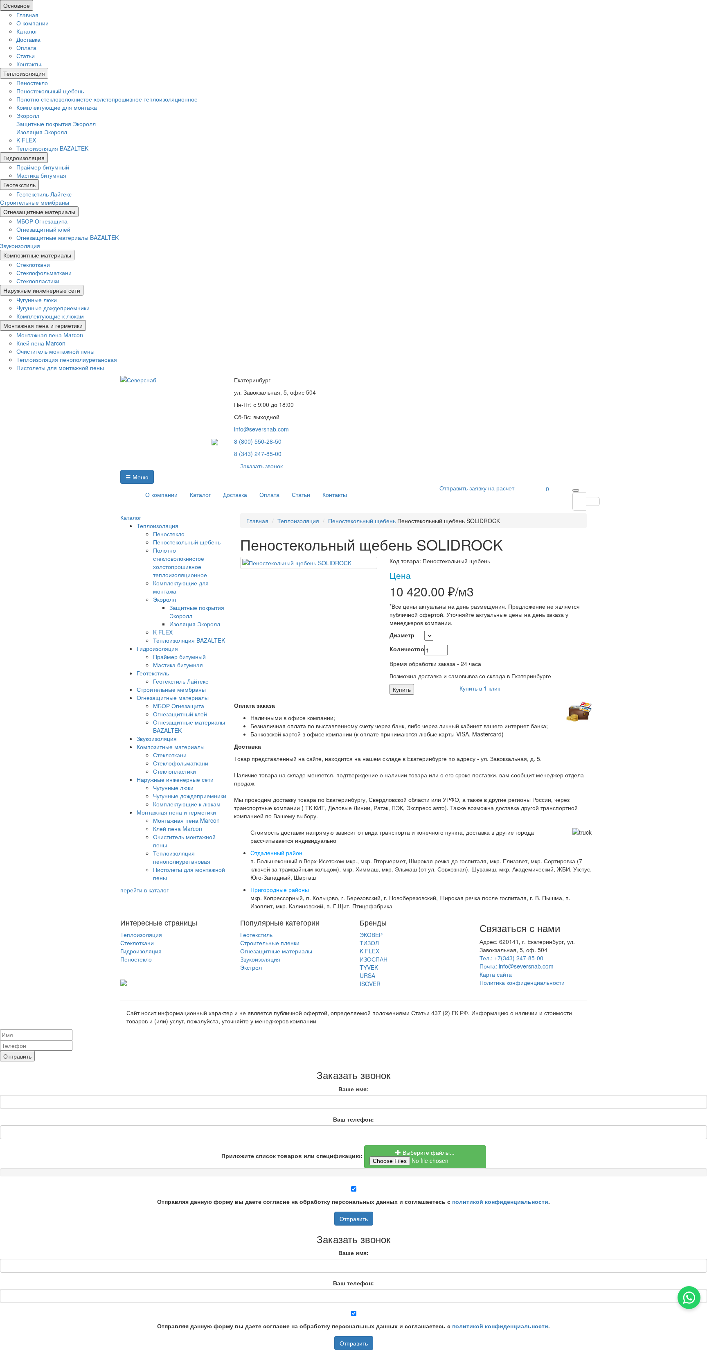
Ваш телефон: (353, 1119)
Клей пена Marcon (40, 343)
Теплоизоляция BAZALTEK (52, 148)
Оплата (26, 47)
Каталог (26, 31)
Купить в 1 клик (479, 688)
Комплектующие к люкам (50, 316)
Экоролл (27, 115)
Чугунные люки (36, 300)
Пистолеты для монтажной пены (60, 367)
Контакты (334, 494)
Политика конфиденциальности (522, 982)
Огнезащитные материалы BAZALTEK (67, 237)
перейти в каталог (144, 890)
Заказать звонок (261, 466)
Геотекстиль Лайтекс (44, 194)
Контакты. (29, 64)
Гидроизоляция (24, 158)
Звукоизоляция (20, 246)
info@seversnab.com (261, 429)
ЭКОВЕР (371, 934)
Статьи (25, 56)
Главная (27, 15)
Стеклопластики (37, 281)
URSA (367, 975)
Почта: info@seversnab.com (517, 966)
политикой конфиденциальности (500, 1201)
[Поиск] (575, 490)
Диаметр (401, 635)
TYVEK (369, 967)
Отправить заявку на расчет (476, 488)
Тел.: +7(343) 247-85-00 (511, 958)
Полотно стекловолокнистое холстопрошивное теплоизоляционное (107, 99)
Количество (401, 649)
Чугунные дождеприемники (53, 308)
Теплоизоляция (24, 73)
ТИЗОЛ (369, 943)
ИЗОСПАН (373, 959)
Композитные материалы (37, 255)
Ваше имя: (353, 1089)
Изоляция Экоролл (41, 132)
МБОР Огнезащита (42, 221)
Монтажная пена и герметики (43, 325)
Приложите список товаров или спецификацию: (292, 1155)
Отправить (354, 1219)
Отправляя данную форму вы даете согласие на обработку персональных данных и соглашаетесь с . (353, 1201)
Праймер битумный (42, 167)
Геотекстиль (19, 185)
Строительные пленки (269, 943)
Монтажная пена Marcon (49, 335)
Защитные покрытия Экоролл (56, 124)
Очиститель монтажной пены (55, 351)
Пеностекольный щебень (50, 91)
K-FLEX (26, 140)
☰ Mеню (137, 477)
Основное (16, 5)
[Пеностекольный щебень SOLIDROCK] (309, 563)
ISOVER (370, 984)
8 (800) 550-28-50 (257, 441)
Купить (402, 689)
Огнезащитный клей (43, 229)
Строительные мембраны (34, 202)
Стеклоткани (33, 264)
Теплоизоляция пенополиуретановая (66, 359)
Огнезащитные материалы (39, 212)
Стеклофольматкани (44, 273)
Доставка (28, 39)
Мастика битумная (41, 175)
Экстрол (251, 967)
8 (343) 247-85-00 (257, 453)
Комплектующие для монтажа (56, 107)
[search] (579, 501)
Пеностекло (32, 83)
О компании (32, 23)
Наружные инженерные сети (41, 290)
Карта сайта (496, 974)
